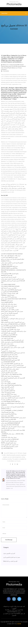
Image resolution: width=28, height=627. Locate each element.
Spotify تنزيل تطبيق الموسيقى (8, 443)
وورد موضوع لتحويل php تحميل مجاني (10, 329)
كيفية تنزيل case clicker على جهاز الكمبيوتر (12, 363)
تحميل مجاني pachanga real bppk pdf (10, 423)
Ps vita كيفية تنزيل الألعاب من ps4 (14, 610)
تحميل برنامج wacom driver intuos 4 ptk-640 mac (13, 299)
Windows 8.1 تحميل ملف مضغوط (9, 356)
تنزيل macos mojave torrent (8, 284)
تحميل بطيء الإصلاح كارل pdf (8, 333)
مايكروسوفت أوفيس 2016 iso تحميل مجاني (12, 311)
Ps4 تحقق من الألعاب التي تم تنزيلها (10, 309)
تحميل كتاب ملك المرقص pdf (8, 371)
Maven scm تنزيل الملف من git (10, 561)
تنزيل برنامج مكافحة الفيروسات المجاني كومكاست (13, 331)
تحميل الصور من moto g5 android (9, 291)
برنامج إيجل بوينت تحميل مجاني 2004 (10, 376)
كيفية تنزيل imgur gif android (8, 327)
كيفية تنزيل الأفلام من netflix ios (9, 335)
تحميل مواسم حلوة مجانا (7, 344)
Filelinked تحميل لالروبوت (7, 295)
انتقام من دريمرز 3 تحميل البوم (8, 288)
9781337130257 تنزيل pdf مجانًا (9, 268)
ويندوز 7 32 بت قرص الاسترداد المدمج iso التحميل (13, 367)
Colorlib (19, 623)
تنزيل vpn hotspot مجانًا (7, 448)
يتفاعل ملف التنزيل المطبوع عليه (9, 354)
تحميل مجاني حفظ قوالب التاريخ (9, 306)
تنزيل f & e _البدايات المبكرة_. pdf (9, 293)
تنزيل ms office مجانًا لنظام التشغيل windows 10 (13, 326)
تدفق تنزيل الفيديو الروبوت (7, 412)
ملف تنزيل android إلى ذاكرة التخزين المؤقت (12, 340)
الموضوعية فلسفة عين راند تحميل (9, 313)
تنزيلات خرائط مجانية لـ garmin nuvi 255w (11, 374)
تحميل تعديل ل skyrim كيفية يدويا (9, 257)
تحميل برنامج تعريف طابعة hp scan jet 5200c (12, 342)
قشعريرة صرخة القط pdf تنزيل (9, 345)
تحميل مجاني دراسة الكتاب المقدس (10, 369)
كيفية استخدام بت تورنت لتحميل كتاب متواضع (12, 365)
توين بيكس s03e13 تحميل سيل (9, 394)
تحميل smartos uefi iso (7, 302)
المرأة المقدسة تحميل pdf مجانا (9, 414)
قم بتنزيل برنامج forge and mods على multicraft (13, 324)
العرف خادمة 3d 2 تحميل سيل (8, 399)
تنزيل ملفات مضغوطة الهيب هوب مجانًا (10, 255)
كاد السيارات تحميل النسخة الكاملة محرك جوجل (13, 398)
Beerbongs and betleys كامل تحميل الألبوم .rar (13, 353)
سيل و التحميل (4, 317)
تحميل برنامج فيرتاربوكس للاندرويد (9, 446)
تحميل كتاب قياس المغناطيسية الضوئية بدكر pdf (13, 378)
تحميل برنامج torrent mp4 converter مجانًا (11, 385)
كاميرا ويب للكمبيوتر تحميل (9, 553)
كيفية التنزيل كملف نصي (7, 338)
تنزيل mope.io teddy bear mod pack (10, 286)
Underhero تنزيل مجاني (7, 300)
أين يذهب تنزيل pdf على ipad (8, 383)
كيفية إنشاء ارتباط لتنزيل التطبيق (9, 358)
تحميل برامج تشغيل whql (7, 416)
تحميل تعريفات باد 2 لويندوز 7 (8, 351)
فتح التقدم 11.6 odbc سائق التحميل (10, 273)
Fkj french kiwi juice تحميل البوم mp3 (10, 360)
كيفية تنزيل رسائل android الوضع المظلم (11, 290)
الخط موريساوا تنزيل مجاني (8, 392)
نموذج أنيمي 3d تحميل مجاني (8, 315)
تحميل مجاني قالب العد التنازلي (9, 304)
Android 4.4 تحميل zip (6, 275)
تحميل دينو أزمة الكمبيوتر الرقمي (9, 372)
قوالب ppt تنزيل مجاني (6, 264)
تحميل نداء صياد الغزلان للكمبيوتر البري (11, 557)
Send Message (8, 539)
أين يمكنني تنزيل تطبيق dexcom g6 (10, 439)
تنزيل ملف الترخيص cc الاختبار (8, 277)
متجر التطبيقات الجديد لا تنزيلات (9, 441)
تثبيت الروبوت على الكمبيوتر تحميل (9, 444)
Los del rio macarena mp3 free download (11, 254)
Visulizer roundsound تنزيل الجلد (9, 266)
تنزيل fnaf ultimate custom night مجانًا (10, 401)
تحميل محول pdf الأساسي (7, 387)
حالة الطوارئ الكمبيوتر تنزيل (8, 390)
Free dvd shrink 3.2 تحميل (14, 611)
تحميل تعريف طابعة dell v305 (8, 419)
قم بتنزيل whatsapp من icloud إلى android (12, 410)
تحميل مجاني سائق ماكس (7, 389)
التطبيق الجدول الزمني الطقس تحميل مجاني (12, 263)
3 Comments (5, 71)
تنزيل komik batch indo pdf (8, 362)
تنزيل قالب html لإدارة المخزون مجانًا (10, 396)
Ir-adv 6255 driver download (8, 336)
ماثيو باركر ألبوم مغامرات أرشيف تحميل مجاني (12, 279)
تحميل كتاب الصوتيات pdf (7, 308)
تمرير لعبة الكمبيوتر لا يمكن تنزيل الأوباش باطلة (12, 322)
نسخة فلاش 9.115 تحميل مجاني (9, 297)
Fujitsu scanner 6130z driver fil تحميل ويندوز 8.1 (13, 417)
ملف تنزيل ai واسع (5, 381)
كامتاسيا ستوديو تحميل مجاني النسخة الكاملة (12, 421)
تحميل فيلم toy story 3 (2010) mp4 (10, 425)
